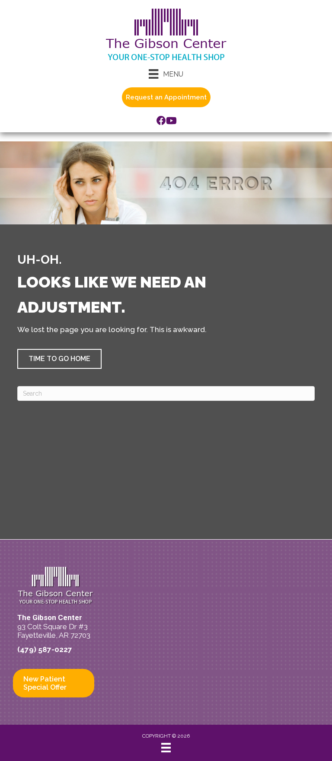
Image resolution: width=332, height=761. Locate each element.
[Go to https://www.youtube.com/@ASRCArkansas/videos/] (171, 122)
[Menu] (166, 748)
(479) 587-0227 (44, 649)
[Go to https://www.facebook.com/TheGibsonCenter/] (161, 122)
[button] (59, 359)
